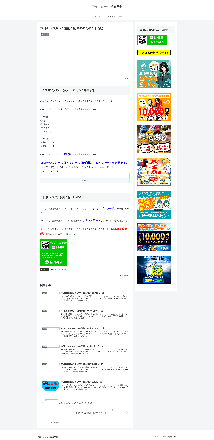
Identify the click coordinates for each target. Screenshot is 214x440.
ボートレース (56, 269)
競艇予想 (45, 269)
